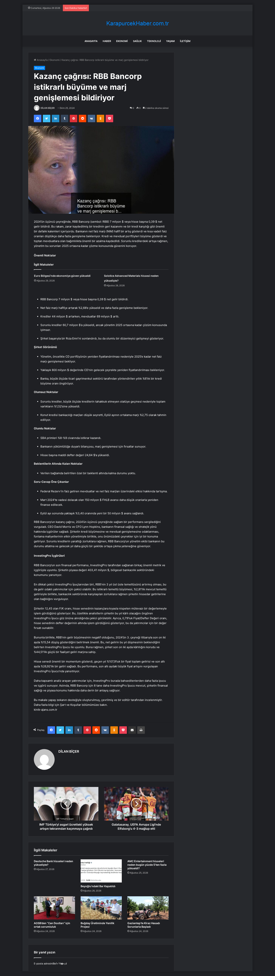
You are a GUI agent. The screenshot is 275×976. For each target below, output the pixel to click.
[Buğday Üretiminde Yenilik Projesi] (101, 907)
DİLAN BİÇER (48, 108)
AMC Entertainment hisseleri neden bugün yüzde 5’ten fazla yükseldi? (146, 865)
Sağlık (137, 41)
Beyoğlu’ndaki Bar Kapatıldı (98, 886)
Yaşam (170, 41)
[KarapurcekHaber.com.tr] (137, 23)
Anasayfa (91, 41)
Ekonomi (122, 41)
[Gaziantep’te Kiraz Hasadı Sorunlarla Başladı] (148, 907)
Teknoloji (154, 41)
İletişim (185, 41)
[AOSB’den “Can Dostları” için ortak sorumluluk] (54, 907)
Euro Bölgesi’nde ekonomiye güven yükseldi (62, 275)
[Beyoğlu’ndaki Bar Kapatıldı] (101, 871)
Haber (107, 41)
